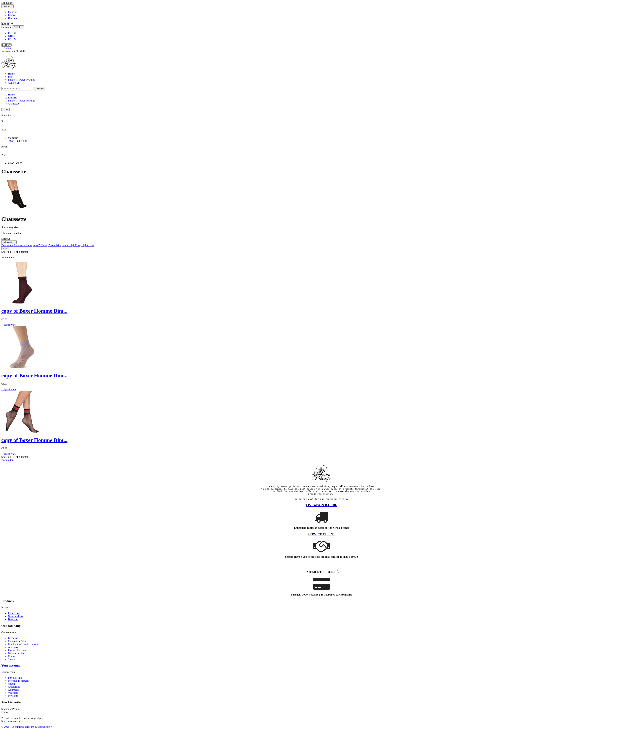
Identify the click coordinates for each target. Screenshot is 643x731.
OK (5, 109)
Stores (11, 659)
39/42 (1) (13, 141)
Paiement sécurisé (17, 650)
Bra (10, 76)
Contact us (13, 82)
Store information (10, 721)
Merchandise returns (18, 680)
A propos (13, 647)
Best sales (13, 619)
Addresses (13, 689)
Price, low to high (65, 245)
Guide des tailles (16, 653)
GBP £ (11, 36)
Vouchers (13, 692)
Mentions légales (17, 641)
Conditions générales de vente (24, 644)
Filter (5, 248)
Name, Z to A (48, 245)
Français (12, 12)
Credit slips (14, 686)
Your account (10, 665)
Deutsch (12, 18)
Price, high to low (84, 245)
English (12, 15)
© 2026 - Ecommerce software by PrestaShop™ (26, 726)
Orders (11, 683)
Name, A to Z (33, 245)
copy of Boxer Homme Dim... (34, 311)
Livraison (13, 638)
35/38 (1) (23, 141)
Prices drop (14, 613)
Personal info (15, 677)
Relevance (9, 242)
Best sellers (7, 245)
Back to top (8, 460)
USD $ (12, 39)
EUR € (12, 33)
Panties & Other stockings (21, 79)
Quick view (8, 324)
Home (11, 73)
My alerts (13, 695)
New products (15, 616)
